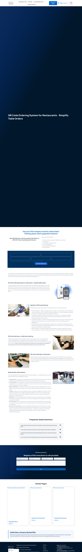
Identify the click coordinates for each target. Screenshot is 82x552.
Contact (44, 548)
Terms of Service (38, 261)
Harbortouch (45, 550)
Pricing (44, 547)
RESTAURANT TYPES (23, 1)
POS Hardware (37, 1)
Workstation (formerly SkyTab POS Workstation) (26, 545)
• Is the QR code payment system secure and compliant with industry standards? (38, 429)
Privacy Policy (31, 261)
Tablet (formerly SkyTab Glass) (22, 547)
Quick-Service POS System (38, 518)
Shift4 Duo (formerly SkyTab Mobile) (23, 549)
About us (45, 545)
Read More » (11, 523)
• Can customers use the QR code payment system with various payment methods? (38, 437)
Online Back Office (13, 521)
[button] (58, 3)
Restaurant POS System (60, 518)
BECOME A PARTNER (32, 4)
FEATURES (30, 1)
